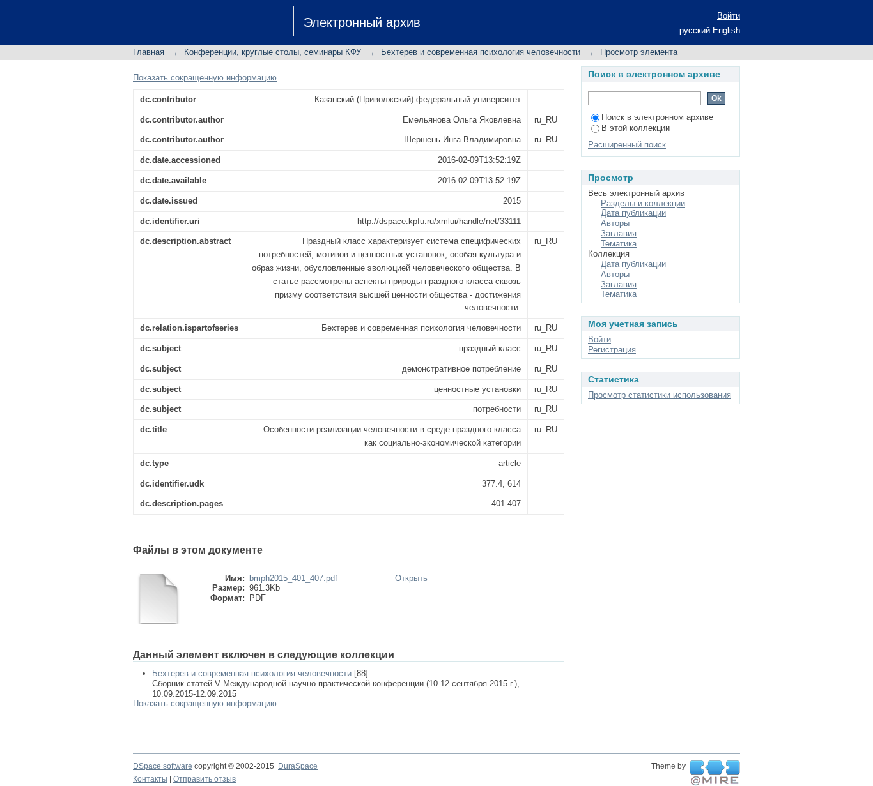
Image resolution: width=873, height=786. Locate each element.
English (726, 30)
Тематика (619, 243)
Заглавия (619, 233)
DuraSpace (298, 766)
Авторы (615, 223)
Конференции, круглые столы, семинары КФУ (272, 52)
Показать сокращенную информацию (205, 77)
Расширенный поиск (627, 144)
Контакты (150, 779)
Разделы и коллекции (643, 203)
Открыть (411, 578)
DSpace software (162, 766)
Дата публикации (633, 213)
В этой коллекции (635, 128)
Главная (148, 52)
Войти (728, 15)
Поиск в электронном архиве (657, 117)
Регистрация (612, 349)
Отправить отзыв (204, 779)
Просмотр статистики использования (659, 395)
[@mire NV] (715, 773)
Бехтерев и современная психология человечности (480, 52)
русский (694, 30)
